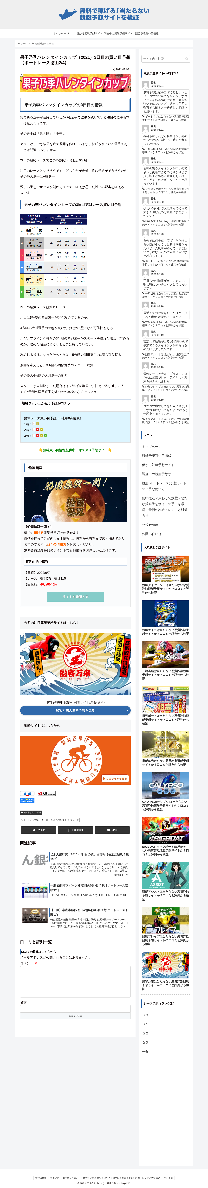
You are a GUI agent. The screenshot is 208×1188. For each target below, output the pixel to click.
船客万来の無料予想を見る (75, 710)
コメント (28, 963)
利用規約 (54, 1178)
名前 (23, 1002)
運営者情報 (41, 1178)
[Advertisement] (165, 1109)
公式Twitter (150, 525)
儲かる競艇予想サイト (158, 465)
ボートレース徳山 (31, 820)
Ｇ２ (145, 1033)
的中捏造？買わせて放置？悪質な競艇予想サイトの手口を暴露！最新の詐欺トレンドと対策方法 (165, 506)
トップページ (152, 446)
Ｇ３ (145, 1042)
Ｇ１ (145, 1024)
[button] (187, 59)
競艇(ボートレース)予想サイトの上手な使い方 (164, 486)
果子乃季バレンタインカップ (66, 820)
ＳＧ (145, 1015)
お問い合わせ (152, 534)
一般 (46, 820)
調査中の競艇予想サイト (160, 474)
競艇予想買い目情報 (32, 812)
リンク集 (168, 1178)
